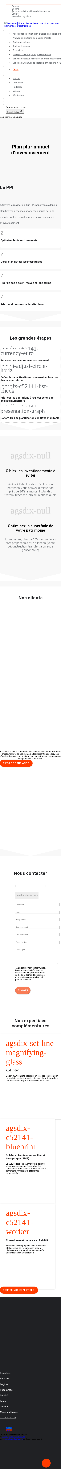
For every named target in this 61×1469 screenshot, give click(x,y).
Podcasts (17, 87)
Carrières (10, 19)
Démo (16, 69)
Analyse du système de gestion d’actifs (32, 38)
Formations (18, 50)
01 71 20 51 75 (8, 1417)
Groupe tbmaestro (15, 3)
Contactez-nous (14, 98)
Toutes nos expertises (18, 1290)
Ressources (11, 75)
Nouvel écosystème (21, 16)
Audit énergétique (21, 42)
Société (15, 9)
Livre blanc (18, 82)
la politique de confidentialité (13, 1437)
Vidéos (16, 91)
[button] (7, 104)
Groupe (15, 6)
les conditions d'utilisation (12, 1439)
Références (11, 73)
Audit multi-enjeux (21, 46)
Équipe (15, 14)
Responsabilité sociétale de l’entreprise (31, 11)
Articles (16, 78)
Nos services (12, 30)
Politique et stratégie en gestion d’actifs (32, 54)
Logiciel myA (12, 66)
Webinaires (18, 95)
